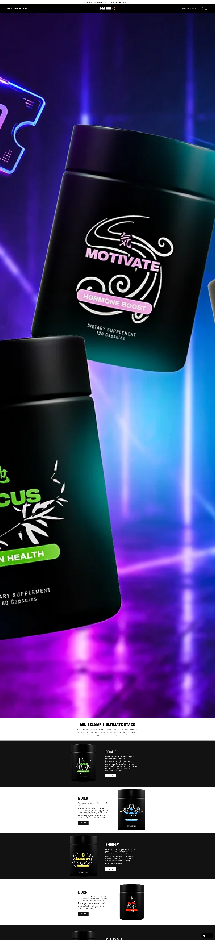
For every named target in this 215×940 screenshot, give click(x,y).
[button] (9, 8)
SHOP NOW (110, 775)
